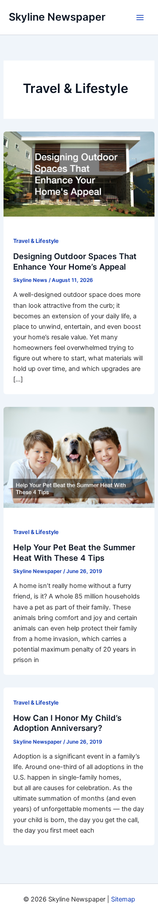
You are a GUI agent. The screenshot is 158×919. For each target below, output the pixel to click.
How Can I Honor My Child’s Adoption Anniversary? (67, 723)
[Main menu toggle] (140, 17)
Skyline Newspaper (57, 17)
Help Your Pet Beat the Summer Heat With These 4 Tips (74, 552)
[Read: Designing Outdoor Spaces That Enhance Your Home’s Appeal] (79, 174)
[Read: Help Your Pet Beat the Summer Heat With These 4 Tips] (79, 457)
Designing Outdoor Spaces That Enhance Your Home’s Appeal (74, 261)
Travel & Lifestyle (36, 241)
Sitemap (123, 899)
